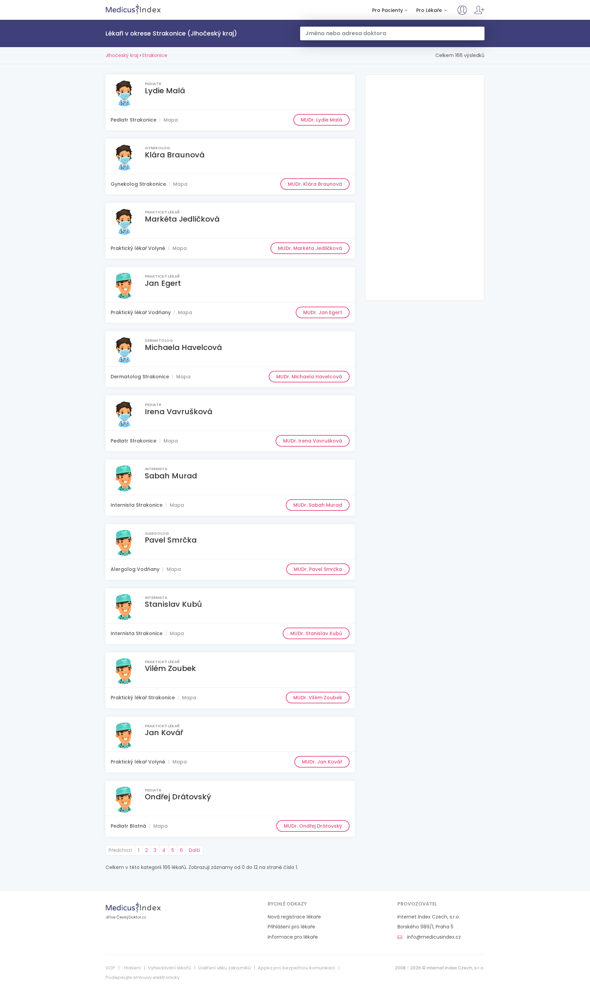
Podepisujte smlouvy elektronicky (143, 977)
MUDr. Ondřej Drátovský (313, 826)
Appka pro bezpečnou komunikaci (296, 968)
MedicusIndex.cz (133, 9)
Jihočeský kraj (122, 55)
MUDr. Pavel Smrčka (318, 569)
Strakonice (154, 55)
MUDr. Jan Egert (322, 312)
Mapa (171, 119)
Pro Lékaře (429, 10)
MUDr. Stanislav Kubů (316, 633)
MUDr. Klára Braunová (315, 184)
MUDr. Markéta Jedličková (310, 248)
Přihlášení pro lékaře (291, 927)
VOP (110, 968)
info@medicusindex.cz (433, 937)
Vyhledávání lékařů (169, 968)
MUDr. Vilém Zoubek (317, 697)
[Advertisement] (425, 187)
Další (194, 850)
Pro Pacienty (387, 10)
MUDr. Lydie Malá (321, 119)
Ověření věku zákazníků (224, 968)
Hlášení (132, 968)
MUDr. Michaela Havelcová (309, 376)
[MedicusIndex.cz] (133, 907)
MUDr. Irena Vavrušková (312, 440)
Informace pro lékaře (293, 937)
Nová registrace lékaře (294, 917)
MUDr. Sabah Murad (317, 505)
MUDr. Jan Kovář (322, 761)
